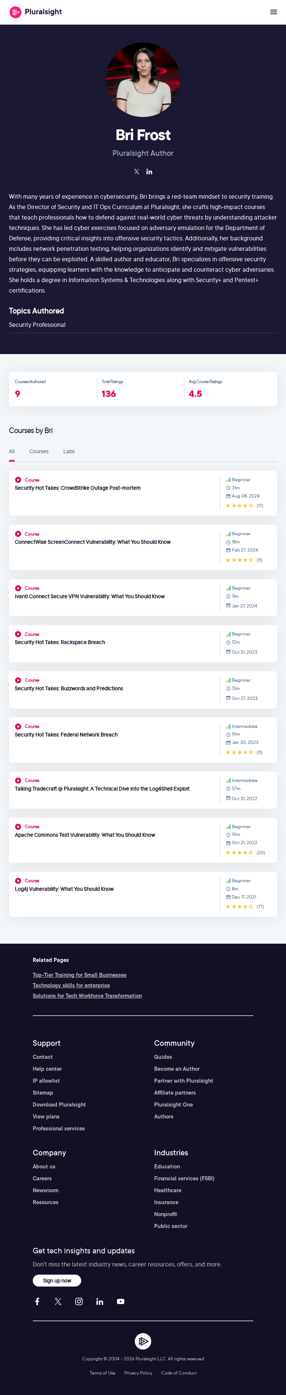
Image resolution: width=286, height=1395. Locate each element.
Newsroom (45, 1190)
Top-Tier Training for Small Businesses (80, 975)
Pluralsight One (173, 1105)
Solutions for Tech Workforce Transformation (87, 996)
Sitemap (43, 1093)
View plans (46, 1117)
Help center (47, 1069)
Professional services (59, 1129)
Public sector (170, 1226)
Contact (43, 1057)
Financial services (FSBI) (184, 1178)
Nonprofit (165, 1214)
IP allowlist (46, 1081)
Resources (45, 1202)
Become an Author (177, 1069)
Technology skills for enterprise (71, 985)
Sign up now (57, 1280)
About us (44, 1167)
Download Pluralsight (59, 1105)
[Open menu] (273, 12)
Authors (164, 1117)
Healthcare (167, 1190)
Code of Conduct (179, 1373)
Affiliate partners (175, 1093)
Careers (42, 1178)
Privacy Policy (138, 1373)
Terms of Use (102, 1373)
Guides (163, 1057)
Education (167, 1167)
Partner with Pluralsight (183, 1081)
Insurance (166, 1202)
